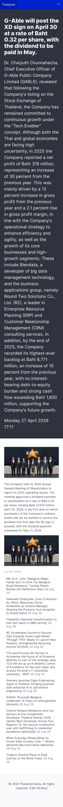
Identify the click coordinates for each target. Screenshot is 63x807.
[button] (58, 4)
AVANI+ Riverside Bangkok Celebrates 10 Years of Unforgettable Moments (31, 700)
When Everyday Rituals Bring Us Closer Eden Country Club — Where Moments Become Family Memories (30, 743)
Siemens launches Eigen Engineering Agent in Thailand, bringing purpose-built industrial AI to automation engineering (30, 686)
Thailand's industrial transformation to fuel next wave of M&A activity (31, 623)
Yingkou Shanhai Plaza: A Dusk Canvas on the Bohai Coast (29, 758)
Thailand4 (8, 4)
